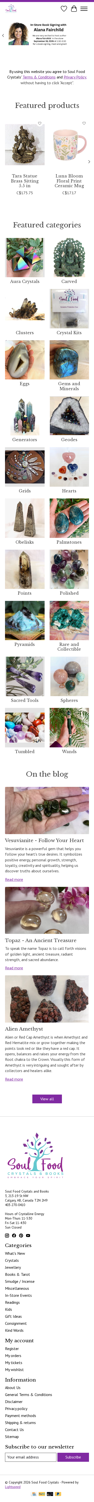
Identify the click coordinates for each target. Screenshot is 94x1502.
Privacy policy (16, 1408)
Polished (69, 593)
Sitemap (12, 1436)
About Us (13, 1387)
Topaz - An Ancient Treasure (40, 940)
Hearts (69, 490)
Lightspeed (13, 1487)
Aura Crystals (25, 281)
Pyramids (25, 644)
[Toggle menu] (84, 9)
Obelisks (25, 542)
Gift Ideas (13, 1316)
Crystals (12, 1260)
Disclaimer (14, 1401)
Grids (25, 490)
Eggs (25, 383)
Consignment (16, 1323)
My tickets (13, 1362)
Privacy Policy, (75, 76)
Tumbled (25, 751)
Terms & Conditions (39, 76)
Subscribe (73, 1457)
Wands (69, 751)
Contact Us (14, 1429)
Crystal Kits (69, 332)
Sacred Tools (25, 700)
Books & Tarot (17, 1274)
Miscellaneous (17, 1288)
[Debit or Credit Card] (50, 1494)
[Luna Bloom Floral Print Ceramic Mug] (69, 144)
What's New (15, 1253)
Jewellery (13, 1267)
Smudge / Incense (20, 1281)
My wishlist (14, 1369)
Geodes (69, 439)
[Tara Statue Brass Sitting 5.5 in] (25, 144)
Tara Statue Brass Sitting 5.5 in (25, 180)
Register (12, 1348)
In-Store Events (18, 1295)
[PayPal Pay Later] (58, 1494)
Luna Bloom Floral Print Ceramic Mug (69, 180)
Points (25, 593)
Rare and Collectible (69, 647)
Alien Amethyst (24, 1029)
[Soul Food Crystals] (11, 8)
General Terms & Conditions (28, 1394)
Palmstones (69, 542)
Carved (69, 281)
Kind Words (14, 1330)
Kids (8, 1309)
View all (47, 1098)
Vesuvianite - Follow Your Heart (44, 840)
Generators (24, 439)
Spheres (69, 700)
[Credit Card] (34, 1494)
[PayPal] (42, 1494)
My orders (13, 1355)
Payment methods (20, 1415)
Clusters (25, 332)
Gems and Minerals (69, 386)
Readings (12, 1302)
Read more (14, 879)
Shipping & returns (20, 1422)
